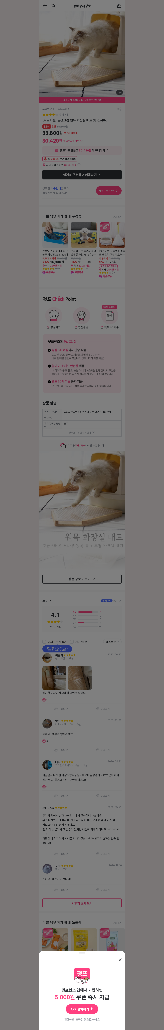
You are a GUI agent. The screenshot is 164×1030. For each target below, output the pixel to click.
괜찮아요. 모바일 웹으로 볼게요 (82, 1019)
